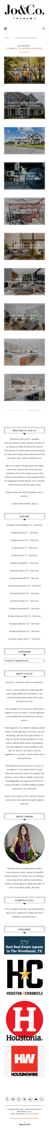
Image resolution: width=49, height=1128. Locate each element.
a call (38, 492)
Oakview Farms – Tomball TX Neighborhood (24, 211)
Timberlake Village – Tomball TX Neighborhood (24, 352)
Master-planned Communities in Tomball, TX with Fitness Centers (24, 176)
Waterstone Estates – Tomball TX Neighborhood (24, 387)
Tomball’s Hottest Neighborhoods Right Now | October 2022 (24, 282)
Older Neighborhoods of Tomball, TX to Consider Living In (24, 105)
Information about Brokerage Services (24, 1118)
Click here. (37, 525)
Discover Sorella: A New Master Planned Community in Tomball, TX (24, 141)
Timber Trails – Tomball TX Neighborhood (24, 317)
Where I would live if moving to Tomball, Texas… (25, 70)
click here (40, 796)
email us (24, 496)
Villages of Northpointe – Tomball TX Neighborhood (24, 246)
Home (6, 38)
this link (37, 913)
